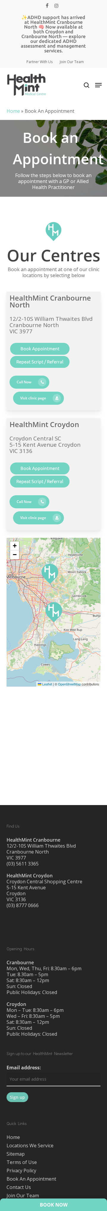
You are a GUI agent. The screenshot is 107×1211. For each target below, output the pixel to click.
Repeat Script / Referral (39, 361)
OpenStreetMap (69, 684)
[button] (98, 85)
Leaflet (46, 684)
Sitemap (16, 1154)
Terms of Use (22, 1162)
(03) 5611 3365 (23, 863)
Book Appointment (40, 348)
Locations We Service (30, 1146)
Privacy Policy (21, 1171)
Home (13, 111)
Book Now (53, 1204)
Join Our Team (23, 1196)
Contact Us (19, 1187)
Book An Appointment (31, 1179)
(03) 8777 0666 (23, 905)
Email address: (24, 1067)
